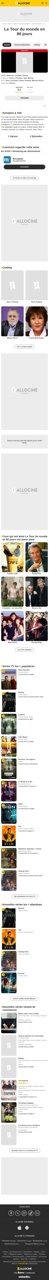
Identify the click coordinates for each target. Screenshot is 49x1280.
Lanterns (21, 715)
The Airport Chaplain (26, 1103)
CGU (43, 1252)
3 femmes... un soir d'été (12, 608)
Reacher (21, 692)
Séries (10, 23)
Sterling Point (23, 871)
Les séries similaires (24, 650)
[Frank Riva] (36, 557)
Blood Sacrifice (24, 670)
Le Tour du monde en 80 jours (24, 31)
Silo (19, 826)
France (12, 83)
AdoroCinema (9, 1244)
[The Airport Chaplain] (9, 1112)
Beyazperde (37, 1241)
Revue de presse (18, 1256)
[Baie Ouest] (12, 626)
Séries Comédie (36, 23)
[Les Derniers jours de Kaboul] (9, 1134)
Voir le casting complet (24, 347)
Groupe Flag (37, 642)
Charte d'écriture (31, 1256)
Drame (25, 75)
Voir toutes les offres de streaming (24, 178)
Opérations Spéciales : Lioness (29, 849)
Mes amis (30, 87)
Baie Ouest (12, 642)
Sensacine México (32, 1244)
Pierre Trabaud (25, 80)
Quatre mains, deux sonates (28, 1014)
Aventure (10, 75)
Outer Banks (22, 737)
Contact (5, 1252)
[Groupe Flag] (36, 626)
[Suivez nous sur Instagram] (25, 1213)
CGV (5, 1254)
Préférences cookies (30, 1254)
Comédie (18, 75)
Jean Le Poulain (15, 78)
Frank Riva (36, 573)
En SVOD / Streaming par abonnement (20, 151)
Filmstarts (6, 1241)
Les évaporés (23, 1081)
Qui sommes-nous (16, 1252)
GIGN (20, 804)
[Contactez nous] (38, 1213)
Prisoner (21, 973)
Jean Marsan (28, 78)
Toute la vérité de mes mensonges (31, 1036)
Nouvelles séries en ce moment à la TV (24, 1150)
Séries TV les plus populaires (22, 23)
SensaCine (21, 1241)
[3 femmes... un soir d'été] (12, 592)
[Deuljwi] (9, 1067)
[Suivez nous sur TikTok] (31, 1213)
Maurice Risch (38, 80)
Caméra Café (12, 573)
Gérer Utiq (24, 1259)
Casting (7, 267)
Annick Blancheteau (36, 338)
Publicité (36, 1252)
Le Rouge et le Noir (25, 782)
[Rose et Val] (36, 592)
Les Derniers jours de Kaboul (29, 1125)
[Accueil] (22, 3)
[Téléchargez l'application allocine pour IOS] (20, 1227)
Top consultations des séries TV (24, 896)
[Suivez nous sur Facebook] (11, 1213)
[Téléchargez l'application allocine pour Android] (28, 1227)
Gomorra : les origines (26, 759)
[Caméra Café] (12, 557)
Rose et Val (36, 608)
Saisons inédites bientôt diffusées (24, 999)
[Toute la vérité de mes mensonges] (9, 1045)
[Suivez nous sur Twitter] (18, 1213)
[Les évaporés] (9, 1090)
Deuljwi (21, 1058)
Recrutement (28, 1252)
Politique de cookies (15, 1254)
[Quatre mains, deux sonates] (9, 1023)
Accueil (4, 23)
